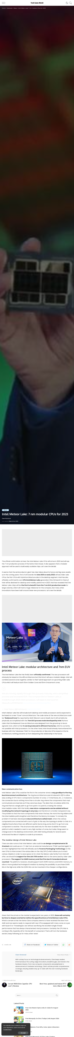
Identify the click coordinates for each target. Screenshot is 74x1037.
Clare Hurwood (6, 518)
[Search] (70, 3)
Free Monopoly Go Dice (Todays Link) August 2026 (42, 1018)
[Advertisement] (37, 542)
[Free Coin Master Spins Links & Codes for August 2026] (19, 1010)
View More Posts (63, 955)
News (5, 510)
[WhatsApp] (63, 944)
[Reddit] (69, 944)
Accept (23, 1033)
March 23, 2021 (33, 709)
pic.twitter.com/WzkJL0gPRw (37, 703)
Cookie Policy (7, 1029)
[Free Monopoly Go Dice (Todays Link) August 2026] (19, 1019)
